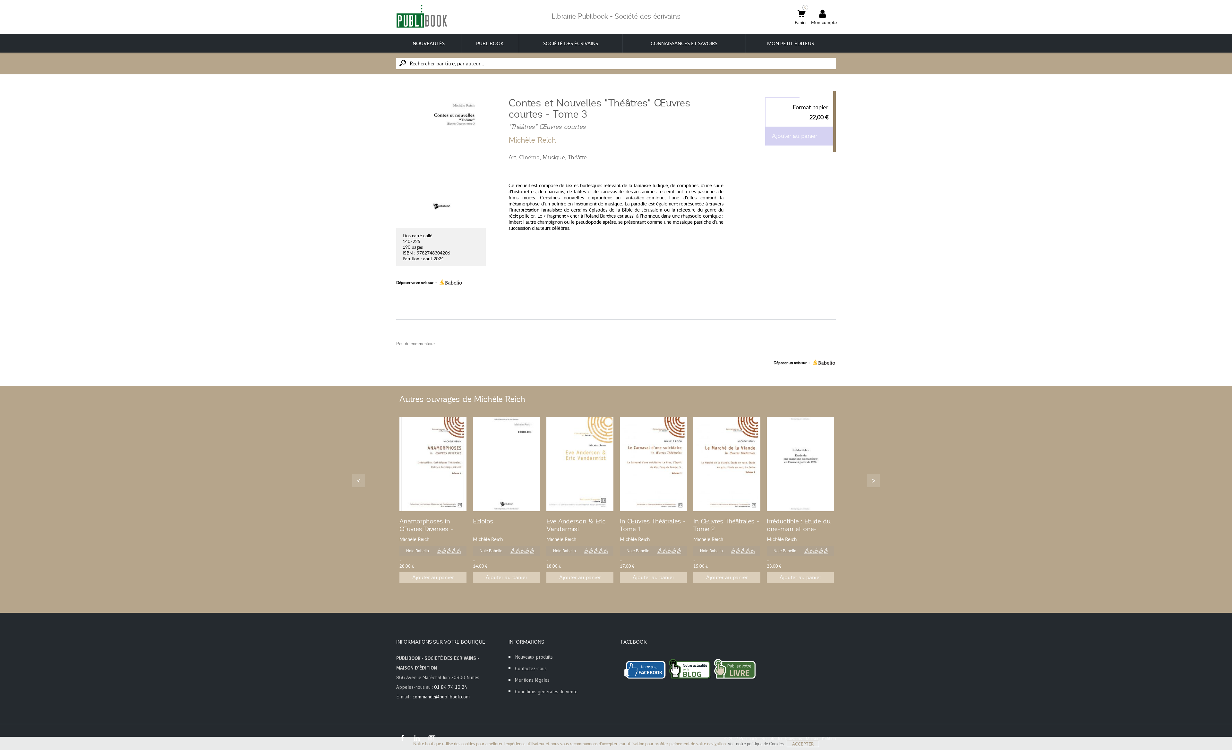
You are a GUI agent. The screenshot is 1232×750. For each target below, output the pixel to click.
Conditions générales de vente (546, 691)
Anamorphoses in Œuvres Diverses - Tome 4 (426, 529)
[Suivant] (873, 480)
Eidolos (483, 521)
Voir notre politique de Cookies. (756, 743)
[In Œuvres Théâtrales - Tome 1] (653, 464)
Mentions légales (532, 680)
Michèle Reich (532, 140)
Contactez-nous (531, 668)
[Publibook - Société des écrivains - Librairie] (421, 16)
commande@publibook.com (441, 697)
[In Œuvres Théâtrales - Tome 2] (726, 464)
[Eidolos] (506, 464)
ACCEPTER (803, 744)
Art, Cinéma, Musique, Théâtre (548, 157)
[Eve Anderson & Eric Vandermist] (579, 464)
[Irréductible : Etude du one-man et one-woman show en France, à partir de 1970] (800, 464)
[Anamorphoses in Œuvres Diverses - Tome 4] (432, 464)
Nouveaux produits (534, 657)
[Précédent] (358, 480)
